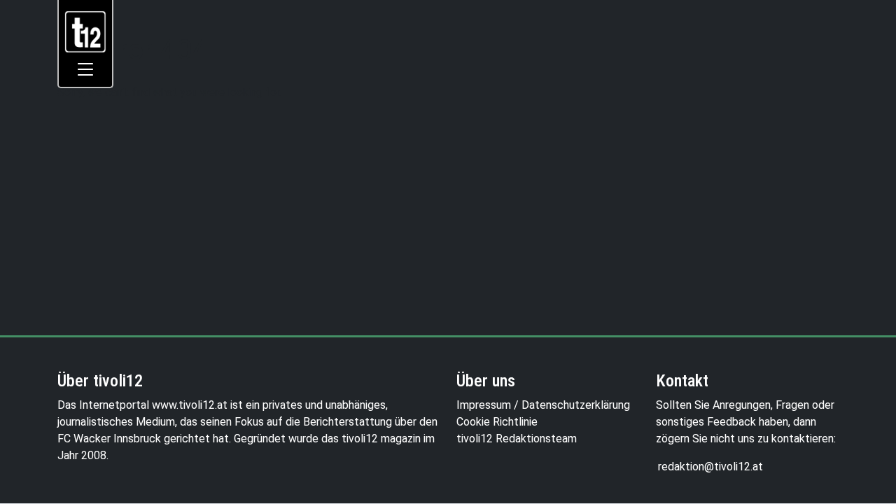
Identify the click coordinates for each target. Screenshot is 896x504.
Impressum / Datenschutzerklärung (543, 405)
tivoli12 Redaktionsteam (516, 438)
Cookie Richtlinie (497, 421)
